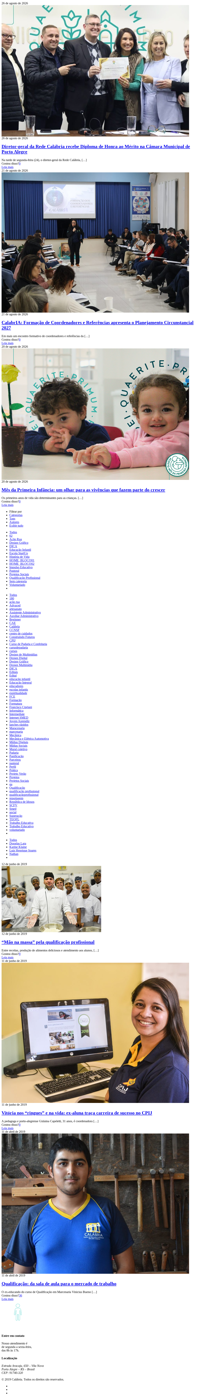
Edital (13, 675)
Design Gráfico (18, 542)
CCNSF (14, 630)
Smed (12, 808)
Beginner (15, 619)
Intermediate (17, 714)
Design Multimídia (20, 665)
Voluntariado (17, 584)
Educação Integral (20, 682)
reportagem (16, 798)
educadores (16, 686)
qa (10, 784)
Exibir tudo (16, 525)
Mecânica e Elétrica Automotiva (29, 738)
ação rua (14, 602)
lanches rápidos (18, 724)
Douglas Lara (17, 843)
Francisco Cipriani (20, 707)
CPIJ (12, 640)
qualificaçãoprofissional (23, 794)
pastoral (14, 763)
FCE (12, 696)
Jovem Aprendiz (19, 721)
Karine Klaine (18, 847)
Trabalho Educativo (21, 826)
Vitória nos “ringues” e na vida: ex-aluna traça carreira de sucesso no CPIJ (77, 1112)
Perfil (12, 766)
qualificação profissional (24, 791)
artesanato (15, 609)
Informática (16, 710)
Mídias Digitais (18, 742)
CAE (12, 623)
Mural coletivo (18, 749)
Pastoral (14, 570)
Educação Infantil (20, 549)
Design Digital (18, 658)
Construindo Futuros (22, 637)
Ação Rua (15, 539)
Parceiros (15, 759)
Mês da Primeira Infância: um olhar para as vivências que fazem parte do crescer (83, 489)
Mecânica (15, 735)
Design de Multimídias (23, 654)
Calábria (14, 626)
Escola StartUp (18, 553)
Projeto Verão (17, 773)
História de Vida (19, 556)
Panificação (16, 756)
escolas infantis (18, 689)
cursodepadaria (18, 647)
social (12, 812)
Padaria (14, 752)
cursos (13, 651)
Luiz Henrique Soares (22, 850)
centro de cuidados (20, 633)
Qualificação (17, 787)
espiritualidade (18, 693)
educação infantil (19, 679)
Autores (14, 522)
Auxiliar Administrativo (23, 616)
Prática (13, 770)
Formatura (15, 703)
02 (10, 535)
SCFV (13, 805)
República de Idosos (21, 801)
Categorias (15, 515)
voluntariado (17, 829)
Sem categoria (18, 581)
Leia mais (7, 167)
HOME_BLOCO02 (21, 563)
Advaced (15, 605)
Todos (13, 532)
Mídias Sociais (18, 745)
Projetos (14, 777)
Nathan (13, 854)
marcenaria (16, 731)
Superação (15, 815)
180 (11, 598)
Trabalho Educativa (21, 822)
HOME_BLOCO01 (21, 560)
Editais (13, 672)
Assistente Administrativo (25, 612)
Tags (12, 518)
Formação (15, 700)
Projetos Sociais (19, 574)
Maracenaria (17, 728)
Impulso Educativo (21, 567)
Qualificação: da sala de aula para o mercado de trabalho (59, 1283)
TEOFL (14, 819)
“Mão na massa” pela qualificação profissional (48, 942)
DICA (13, 546)
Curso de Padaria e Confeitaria (28, 644)
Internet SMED (18, 717)
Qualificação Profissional (24, 577)
